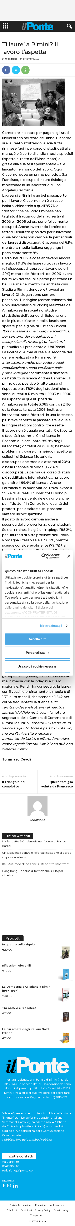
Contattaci (26, 1210)
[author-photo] (37, 806)
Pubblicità (12, 1210)
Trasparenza (37, 1215)
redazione (11, 58)
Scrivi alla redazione (21, 1205)
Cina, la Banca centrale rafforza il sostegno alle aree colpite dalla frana (36, 855)
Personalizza (35, 652)
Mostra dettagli (51, 625)
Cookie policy (61, 1210)
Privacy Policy (42, 1210)
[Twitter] (16, 70)
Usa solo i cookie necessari (37, 666)
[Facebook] (6, 70)
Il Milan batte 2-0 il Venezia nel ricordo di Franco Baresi (34, 843)
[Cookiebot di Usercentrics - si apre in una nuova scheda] (44, 556)
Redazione (41, 1205)
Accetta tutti (37, 639)
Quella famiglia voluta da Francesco (57, 784)
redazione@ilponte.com (18, 1170)
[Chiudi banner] (68, 556)
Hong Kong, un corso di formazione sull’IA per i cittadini (33, 873)
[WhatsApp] (25, 70)
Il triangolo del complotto (13, 784)
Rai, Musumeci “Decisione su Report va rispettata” (35, 864)
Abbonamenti (57, 1205)
